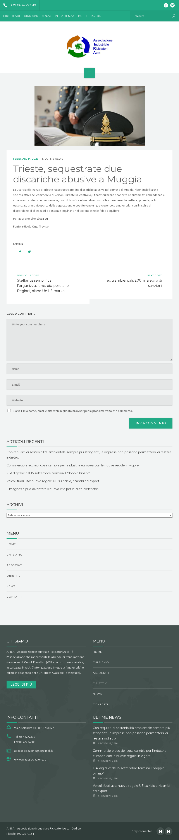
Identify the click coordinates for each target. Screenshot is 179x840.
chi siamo (15, 554)
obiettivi (14, 575)
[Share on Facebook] (18, 252)
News (11, 586)
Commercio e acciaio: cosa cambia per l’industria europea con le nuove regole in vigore (73, 465)
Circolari (11, 16)
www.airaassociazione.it (30, 759)
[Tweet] (27, 252)
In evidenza (64, 16)
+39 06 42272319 (23, 5)
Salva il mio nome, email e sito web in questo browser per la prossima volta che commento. (73, 411)
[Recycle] (89, 46)
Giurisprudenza (37, 16)
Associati (15, 565)
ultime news (54, 158)
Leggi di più (21, 684)
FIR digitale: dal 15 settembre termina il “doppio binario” (49, 473)
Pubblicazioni (90, 16)
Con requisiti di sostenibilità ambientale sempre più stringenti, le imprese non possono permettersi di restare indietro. (131, 733)
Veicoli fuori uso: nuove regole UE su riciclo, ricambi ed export (53, 481)
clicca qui (42, 219)
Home (11, 544)
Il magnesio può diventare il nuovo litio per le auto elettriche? (53, 489)
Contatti (14, 596)
